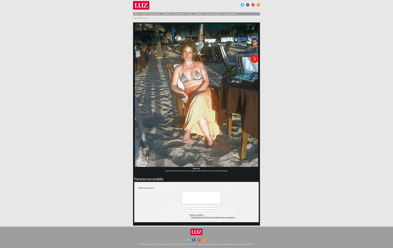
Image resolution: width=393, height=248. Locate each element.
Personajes (167, 14)
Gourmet (198, 14)
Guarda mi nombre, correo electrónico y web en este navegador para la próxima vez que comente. (198, 213)
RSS (258, 4)
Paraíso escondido (149, 179)
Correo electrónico (183, 208)
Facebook (247, 4)
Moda (136, 14)
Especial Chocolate (212, 14)
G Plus (253, 4)
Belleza (144, 14)
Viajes (189, 14)
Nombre (183, 206)
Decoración (179, 14)
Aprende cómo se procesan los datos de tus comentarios (213, 217)
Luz (141, 5)
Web (182, 210)
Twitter (242, 4)
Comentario (176, 203)
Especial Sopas (230, 14)
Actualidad (155, 14)
